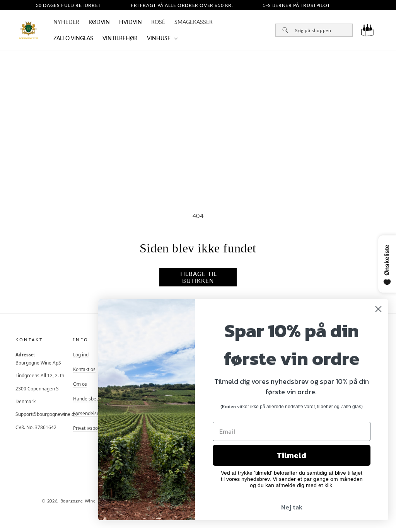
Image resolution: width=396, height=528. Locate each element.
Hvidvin (130, 22)
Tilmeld (291, 455)
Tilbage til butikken (198, 277)
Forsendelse (86, 413)
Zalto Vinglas (73, 38)
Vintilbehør (120, 38)
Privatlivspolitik (89, 428)
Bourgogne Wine (78, 501)
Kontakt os (84, 369)
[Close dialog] (378, 309)
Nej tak (291, 507)
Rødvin (99, 22)
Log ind (81, 354)
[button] (161, 38)
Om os (80, 384)
